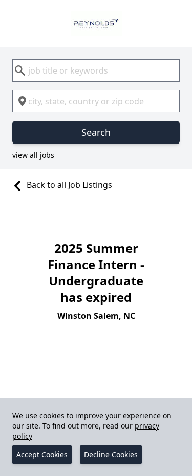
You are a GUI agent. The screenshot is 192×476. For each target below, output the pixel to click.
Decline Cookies (111, 454)
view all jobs (33, 155)
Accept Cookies (42, 454)
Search (96, 132)
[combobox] (96, 70)
